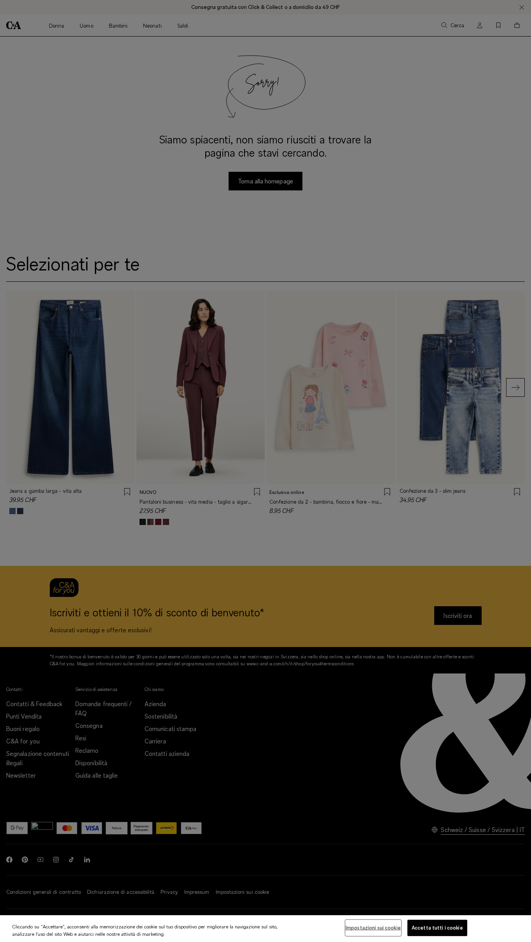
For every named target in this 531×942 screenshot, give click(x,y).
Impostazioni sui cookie (373, 928)
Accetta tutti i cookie (437, 928)
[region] (265, 928)
